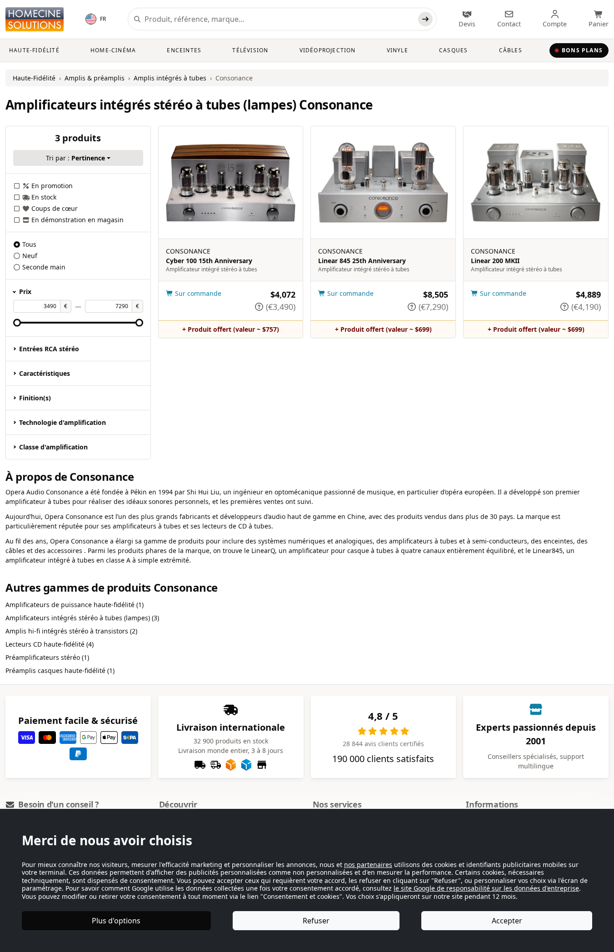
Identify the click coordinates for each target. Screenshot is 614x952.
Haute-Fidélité (34, 50)
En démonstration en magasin (77, 219)
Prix (25, 291)
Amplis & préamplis (95, 78)
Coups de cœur (54, 208)
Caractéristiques (44, 373)
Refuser (316, 921)
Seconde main (43, 267)
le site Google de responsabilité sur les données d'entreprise (486, 888)
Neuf (29, 255)
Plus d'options (116, 921)
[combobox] (279, 19)
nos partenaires (368, 864)
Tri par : (75, 158)
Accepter (507, 921)
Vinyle (397, 50)
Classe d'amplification (53, 447)
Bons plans (582, 50)
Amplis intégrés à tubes (170, 78)
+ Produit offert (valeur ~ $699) (383, 329)
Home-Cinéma (113, 50)
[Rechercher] (425, 19)
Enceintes (184, 50)
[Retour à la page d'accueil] (34, 19)
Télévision (250, 50)
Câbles (510, 50)
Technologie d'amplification (62, 422)
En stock (43, 197)
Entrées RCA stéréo (49, 348)
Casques (453, 50)
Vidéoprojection (328, 50)
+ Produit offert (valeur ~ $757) (230, 329)
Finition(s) (35, 398)
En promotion (52, 185)
